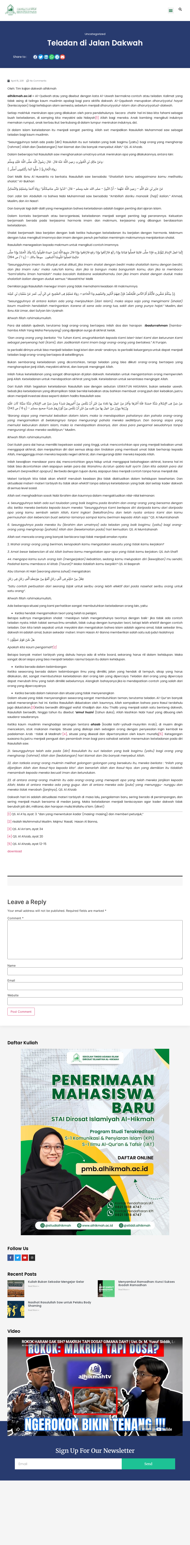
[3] (33, 707)
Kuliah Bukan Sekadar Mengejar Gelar (56, 1282)
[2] (9, 821)
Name (11, 965)
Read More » (33, 1286)
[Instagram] (32, 1258)
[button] (171, 10)
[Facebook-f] (10, 1258)
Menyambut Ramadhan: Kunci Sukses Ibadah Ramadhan (146, 1283)
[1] (97, 118)
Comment (15, 918)
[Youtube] (25, 1258)
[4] (65, 734)
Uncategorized (95, 34)
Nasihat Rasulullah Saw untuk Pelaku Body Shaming (59, 1304)
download (14, 851)
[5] (160, 734)
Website (13, 995)
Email (11, 980)
